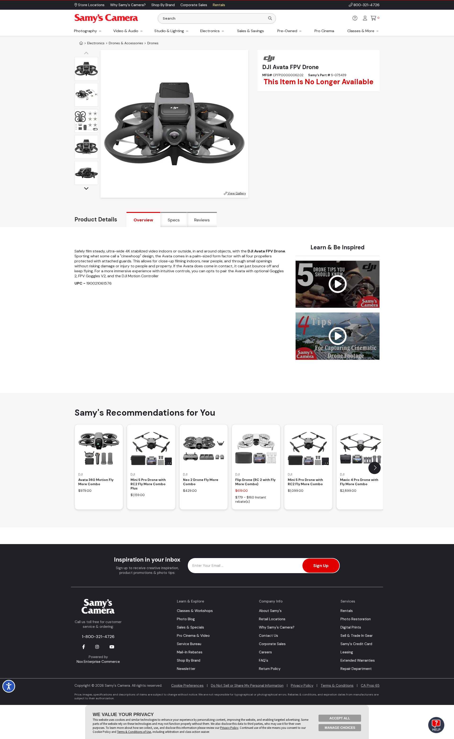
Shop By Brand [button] (163, 5)
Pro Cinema (324, 30)
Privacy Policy (302, 685)
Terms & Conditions (337, 685)
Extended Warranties (357, 660)
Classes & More (360, 30)
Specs (174, 220)
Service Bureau (189, 644)
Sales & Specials (190, 627)
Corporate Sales (272, 644)
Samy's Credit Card (356, 644)
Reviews (202, 220)
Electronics (210, 30)
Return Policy (269, 668)
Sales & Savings (250, 30)
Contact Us (268, 635)
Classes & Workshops (195, 610)
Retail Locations (272, 619)
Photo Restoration (355, 619)
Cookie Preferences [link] (187, 685)
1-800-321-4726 (98, 636)
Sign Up (320, 565)
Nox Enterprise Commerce (98, 661)
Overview (143, 220)
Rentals (346, 610)
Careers (265, 652)
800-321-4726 (367, 4)
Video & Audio (125, 30)
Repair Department (356, 668)
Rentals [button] (219, 5)
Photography (85, 30)
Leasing (346, 652)
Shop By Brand (188, 660)
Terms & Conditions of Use (134, 732)
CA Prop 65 (370, 685)
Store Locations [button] (91, 5)
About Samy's (270, 610)
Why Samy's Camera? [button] (128, 5)
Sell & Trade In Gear (356, 635)
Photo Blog (186, 619)
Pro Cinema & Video (193, 635)
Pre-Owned (287, 30)
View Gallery (236, 193)
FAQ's (263, 660)
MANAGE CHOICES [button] (340, 728)
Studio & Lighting (169, 30)
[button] (87, 53)
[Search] (270, 18)
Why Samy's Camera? (276, 627)
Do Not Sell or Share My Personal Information (247, 685)
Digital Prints (350, 627)
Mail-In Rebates (189, 652)
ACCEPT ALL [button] (339, 718)
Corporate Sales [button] (193, 5)
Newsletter (186, 668)
